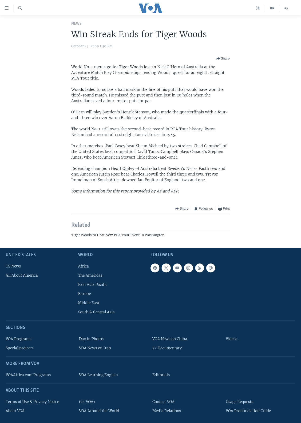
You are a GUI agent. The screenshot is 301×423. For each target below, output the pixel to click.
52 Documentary (167, 348)
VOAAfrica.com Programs (28, 375)
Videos (232, 339)
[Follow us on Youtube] (177, 267)
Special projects (20, 348)
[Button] (223, 58)
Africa (83, 266)
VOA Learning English (98, 375)
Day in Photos (91, 339)
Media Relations (166, 410)
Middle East (88, 303)
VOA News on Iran (95, 348)
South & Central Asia (96, 312)
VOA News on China (169, 339)
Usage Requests (239, 401)
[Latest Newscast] (286, 8)
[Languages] (258, 8)
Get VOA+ (87, 401)
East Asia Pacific (92, 284)
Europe (84, 293)
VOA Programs (19, 339)
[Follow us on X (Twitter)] (166, 267)
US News (13, 266)
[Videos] (272, 8)
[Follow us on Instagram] (188, 267)
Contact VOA (163, 401)
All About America (22, 275)
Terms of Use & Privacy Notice (32, 401)
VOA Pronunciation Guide (248, 410)
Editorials (161, 375)
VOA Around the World (99, 410)
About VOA (15, 410)
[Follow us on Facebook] (154, 267)
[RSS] (199, 267)
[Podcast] (210, 267)
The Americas (90, 275)
